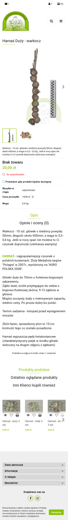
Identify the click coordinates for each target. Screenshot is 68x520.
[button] (60, 4)
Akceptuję (56, 512)
